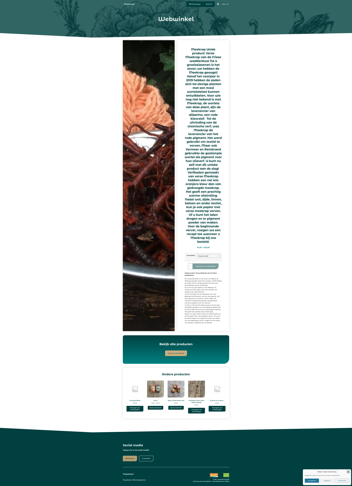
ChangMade (207, 481)
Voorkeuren (342, 481)
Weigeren (327, 481)
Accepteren (312, 481)
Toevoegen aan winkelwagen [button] (135, 408)
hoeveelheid (191, 255)
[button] (348, 472)
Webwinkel (176, 19)
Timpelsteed (129, 4)
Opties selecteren (155, 408)
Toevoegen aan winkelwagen (206, 266)
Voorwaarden (140, 478)
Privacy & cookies (128, 478)
